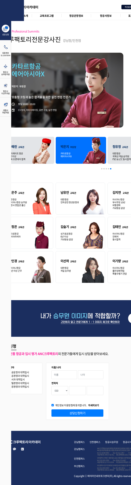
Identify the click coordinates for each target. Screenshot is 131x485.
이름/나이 (56, 367)
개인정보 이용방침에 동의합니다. (77, 405)
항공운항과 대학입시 (19, 372)
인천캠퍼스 (95, 442)
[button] (101, 168)
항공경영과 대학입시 (19, 376)
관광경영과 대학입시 (19, 386)
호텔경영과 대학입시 (19, 383)
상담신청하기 (77, 413)
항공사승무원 (111, 442)
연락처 (54, 383)
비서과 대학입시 (17, 379)
